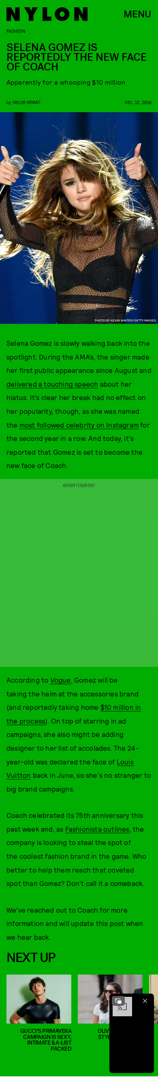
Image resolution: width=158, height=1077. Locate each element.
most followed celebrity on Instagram (79, 425)
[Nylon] (47, 14)
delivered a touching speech (52, 384)
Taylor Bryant (26, 102)
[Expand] (118, 1001)
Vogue (60, 680)
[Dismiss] (145, 1001)
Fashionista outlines (97, 829)
